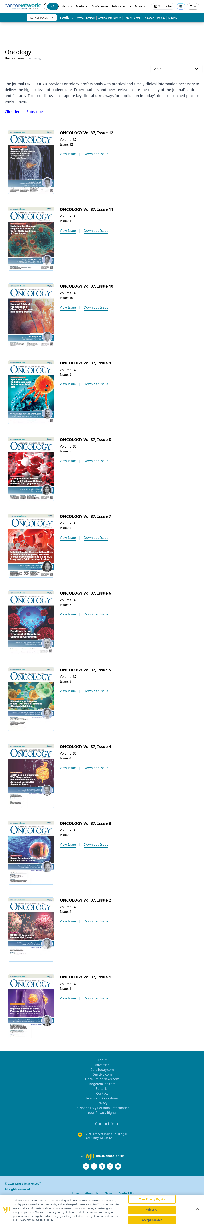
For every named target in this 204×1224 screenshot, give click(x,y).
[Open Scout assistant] (181, 6)
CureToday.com (102, 1069)
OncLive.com (102, 1074)
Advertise (102, 1065)
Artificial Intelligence (109, 18)
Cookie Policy (44, 1220)
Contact (102, 1093)
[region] (102, 1209)
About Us (91, 1193)
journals (21, 58)
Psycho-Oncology (85, 18)
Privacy (102, 1103)
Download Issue (96, 154)
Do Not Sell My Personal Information (102, 1108)
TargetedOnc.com (102, 1084)
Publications (120, 6)
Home (9, 58)
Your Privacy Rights (102, 1112)
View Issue (68, 154)
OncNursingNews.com (102, 1079)
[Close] (197, 1208)
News (65, 6)
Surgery (172, 18)
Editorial (102, 1088)
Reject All (152, 1209)
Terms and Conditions (102, 1098)
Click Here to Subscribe (24, 111)
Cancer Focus (39, 17)
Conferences (100, 6)
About (102, 1060)
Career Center (132, 18)
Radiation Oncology (154, 18)
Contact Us (126, 1193)
